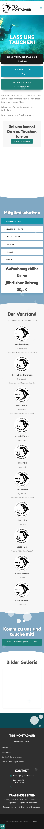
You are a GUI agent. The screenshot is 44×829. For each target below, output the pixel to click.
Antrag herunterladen (22, 86)
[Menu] (41, 8)
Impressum (6, 747)
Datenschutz (7, 752)
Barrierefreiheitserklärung (12, 757)
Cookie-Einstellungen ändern (13, 762)
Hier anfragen (22, 61)
